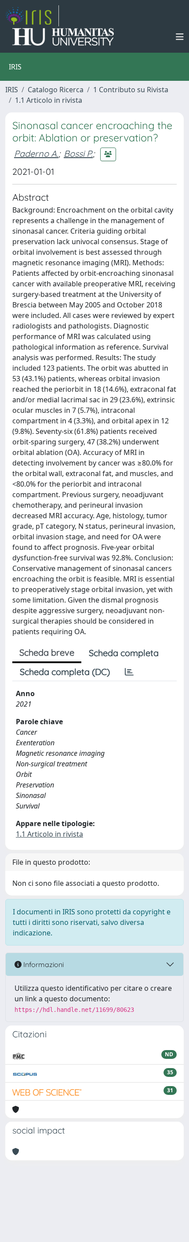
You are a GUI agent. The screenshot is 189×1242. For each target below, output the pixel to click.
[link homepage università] (63, 36)
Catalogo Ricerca (56, 89)
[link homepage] (32, 15)
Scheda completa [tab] (124, 652)
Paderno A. (36, 153)
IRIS (11, 89)
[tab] (129, 672)
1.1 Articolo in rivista (48, 100)
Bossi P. (78, 153)
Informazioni (43, 964)
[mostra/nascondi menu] (180, 36)
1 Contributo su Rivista (130, 89)
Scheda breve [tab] (46, 652)
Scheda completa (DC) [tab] (65, 671)
